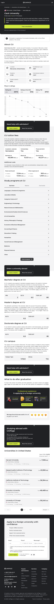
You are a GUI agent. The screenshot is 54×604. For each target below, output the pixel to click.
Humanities (7, 237)
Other (6, 254)
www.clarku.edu (26, 10)
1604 (30, 509)
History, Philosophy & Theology (13, 220)
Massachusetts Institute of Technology (19, 470)
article (39, 286)
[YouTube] (15, 587)
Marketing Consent (18, 551)
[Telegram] (31, 555)
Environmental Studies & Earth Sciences (16, 212)
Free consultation (27, 26)
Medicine (7, 246)
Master (27, 185)
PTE (45, 309)
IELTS (21, 289)
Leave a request (13, 128)
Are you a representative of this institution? (15, 30)
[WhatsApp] (34, 555)
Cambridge (16, 461)
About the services (27, 128)
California (16, 482)
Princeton (16, 492)
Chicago (16, 502)
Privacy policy (46, 599)
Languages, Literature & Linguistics (14, 190)
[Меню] (51, 2)
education (10, 576)
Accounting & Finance (10, 229)
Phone (22, 540)
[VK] (12, 587)
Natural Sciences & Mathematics (13, 207)
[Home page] (27, 2)
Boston (15, 472)
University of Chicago (13, 500)
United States (11, 461)
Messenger (37, 540)
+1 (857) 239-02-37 (9, 572)
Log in (3, 2)
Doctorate (42, 185)
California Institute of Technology (17, 480)
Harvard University (12, 460)
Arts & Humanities (9, 216)
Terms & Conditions (37, 599)
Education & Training (10, 233)
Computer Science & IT (11, 199)
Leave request (13, 554)
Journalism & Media (10, 195)
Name (9, 540)
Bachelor (11, 185)
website (47, 143)
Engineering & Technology (12, 203)
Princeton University (13, 490)
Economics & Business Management (14, 224)
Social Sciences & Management (13, 241)
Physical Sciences (9, 250)
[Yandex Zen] (9, 587)
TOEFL (26, 289)
